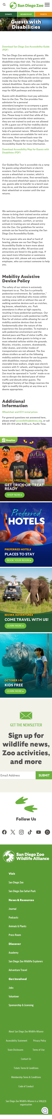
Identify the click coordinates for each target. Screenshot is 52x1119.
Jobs (11, 988)
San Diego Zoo (16, 882)
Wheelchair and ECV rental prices (20, 411)
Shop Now (13, 494)
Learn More (14, 625)
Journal (12, 909)
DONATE (8, 14)
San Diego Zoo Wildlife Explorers (26, 961)
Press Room (15, 935)
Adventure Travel (18, 970)
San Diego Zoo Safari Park (22, 891)
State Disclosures (15, 1050)
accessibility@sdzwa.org (29, 420)
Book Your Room (18, 560)
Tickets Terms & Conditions (26, 1068)
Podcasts (13, 917)
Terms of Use (38, 1050)
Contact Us (26, 1059)
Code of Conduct (26, 1086)
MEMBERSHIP (26, 14)
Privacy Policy (39, 1040)
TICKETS (43, 14)
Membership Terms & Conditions (26, 1077)
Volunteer (14, 996)
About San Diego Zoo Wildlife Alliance (26, 1031)
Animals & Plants (17, 926)
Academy (13, 952)
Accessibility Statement (16, 1040)
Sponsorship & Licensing (21, 1005)
